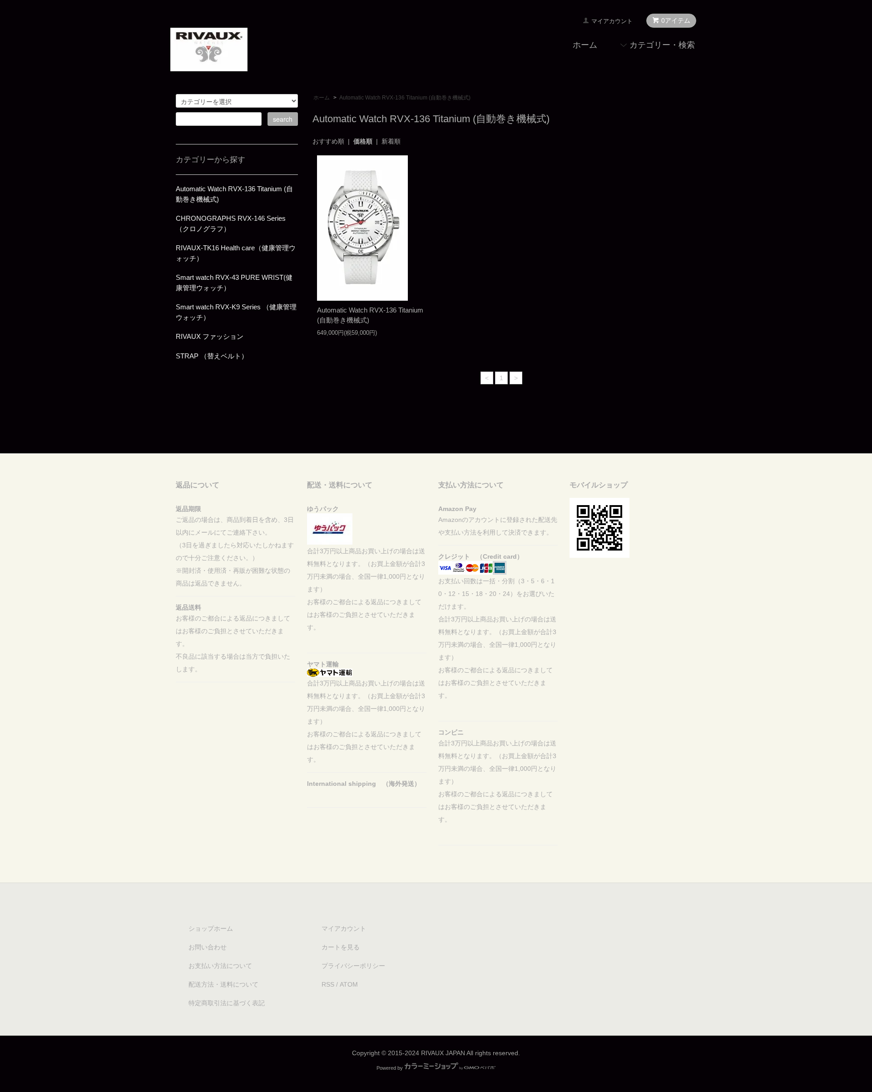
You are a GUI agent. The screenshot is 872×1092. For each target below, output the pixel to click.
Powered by (390, 1068)
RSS (328, 984)
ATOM (349, 984)
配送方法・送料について (223, 984)
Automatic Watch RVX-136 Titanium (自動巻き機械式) (405, 97)
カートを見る (341, 947)
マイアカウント (612, 21)
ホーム (585, 45)
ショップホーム (210, 928)
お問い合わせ (207, 947)
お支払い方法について (220, 965)
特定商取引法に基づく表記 (226, 1003)
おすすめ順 (328, 141)
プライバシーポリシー (353, 965)
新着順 (391, 141)
